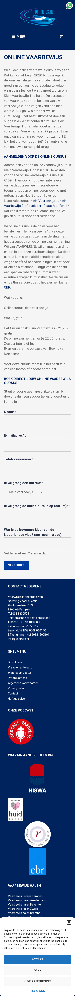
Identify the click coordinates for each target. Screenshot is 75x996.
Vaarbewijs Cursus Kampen (25, 896)
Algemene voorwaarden (23, 683)
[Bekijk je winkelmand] (61, 37)
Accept (37, 959)
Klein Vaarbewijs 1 (44, 201)
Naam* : (10, 412)
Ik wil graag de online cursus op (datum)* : (37, 506)
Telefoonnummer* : (19, 459)
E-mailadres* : (15, 435)
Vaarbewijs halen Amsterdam (27, 900)
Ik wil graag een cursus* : (23, 483)
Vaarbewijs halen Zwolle (23, 908)
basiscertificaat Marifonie (48, 206)
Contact (13, 693)
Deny (37, 970)
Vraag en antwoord (20, 667)
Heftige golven (17, 698)
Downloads (15, 662)
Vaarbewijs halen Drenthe (24, 913)
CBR (7, 287)
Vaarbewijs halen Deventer (25, 904)
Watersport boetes (20, 672)
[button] (69, 922)
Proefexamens (17, 677)
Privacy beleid (37, 990)
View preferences (37, 981)
